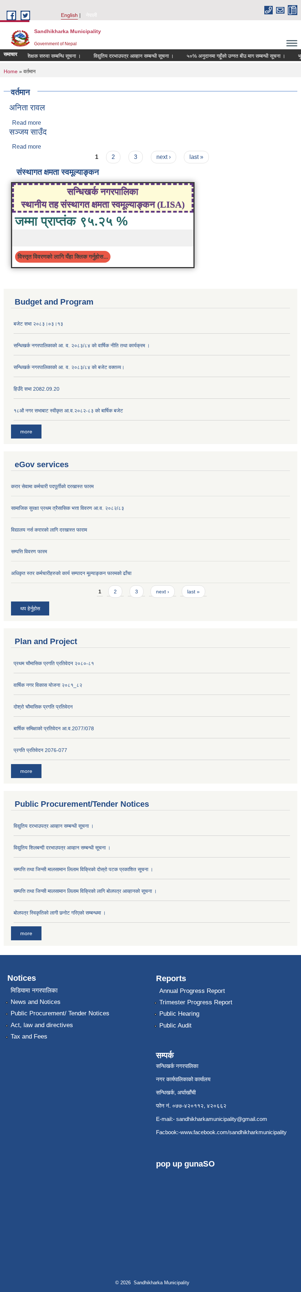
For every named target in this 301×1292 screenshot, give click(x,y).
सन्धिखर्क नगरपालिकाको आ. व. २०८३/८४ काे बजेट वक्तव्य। (69, 367)
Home (11, 71)
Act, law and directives (42, 1025)
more (26, 431)
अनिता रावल (27, 107)
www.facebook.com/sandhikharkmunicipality (233, 1132)
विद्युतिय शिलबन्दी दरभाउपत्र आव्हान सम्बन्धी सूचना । (62, 848)
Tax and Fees (29, 1036)
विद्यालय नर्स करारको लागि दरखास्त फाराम (49, 530)
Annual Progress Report (192, 990)
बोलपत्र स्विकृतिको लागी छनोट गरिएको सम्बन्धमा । (60, 913)
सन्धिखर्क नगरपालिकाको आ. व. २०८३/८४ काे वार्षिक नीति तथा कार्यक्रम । (82, 345)
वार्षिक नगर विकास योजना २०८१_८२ (48, 685)
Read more (26, 123)
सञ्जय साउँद (28, 131)
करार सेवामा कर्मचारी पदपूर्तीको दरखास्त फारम (52, 486)
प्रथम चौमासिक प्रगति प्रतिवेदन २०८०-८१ (54, 663)
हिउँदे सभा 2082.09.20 (36, 389)
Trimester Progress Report (195, 1002)
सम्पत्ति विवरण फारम (29, 551)
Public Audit (175, 1025)
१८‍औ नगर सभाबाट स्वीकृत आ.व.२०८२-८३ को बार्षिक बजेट (68, 410)
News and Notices (36, 1001)
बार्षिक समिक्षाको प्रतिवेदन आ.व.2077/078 (54, 728)
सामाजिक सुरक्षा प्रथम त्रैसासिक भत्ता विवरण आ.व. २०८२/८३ (67, 508)
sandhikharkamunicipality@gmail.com (221, 1119)
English (69, 15)
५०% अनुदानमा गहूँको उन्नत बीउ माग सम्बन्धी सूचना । (230, 56)
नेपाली (91, 15)
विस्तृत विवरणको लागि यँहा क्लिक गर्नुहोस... (63, 256)
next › (163, 157)
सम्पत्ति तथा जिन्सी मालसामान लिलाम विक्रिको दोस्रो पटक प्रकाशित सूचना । (83, 869)
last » (196, 157)
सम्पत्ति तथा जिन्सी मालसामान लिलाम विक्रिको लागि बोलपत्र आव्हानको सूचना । (85, 891)
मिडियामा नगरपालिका (34, 990)
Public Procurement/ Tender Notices (60, 1013)
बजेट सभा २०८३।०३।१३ (38, 324)
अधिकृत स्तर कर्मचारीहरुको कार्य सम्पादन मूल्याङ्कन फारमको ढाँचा (71, 573)
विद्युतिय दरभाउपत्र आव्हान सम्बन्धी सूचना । (128, 56)
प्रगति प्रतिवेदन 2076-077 (40, 750)
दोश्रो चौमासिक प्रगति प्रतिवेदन (43, 707)
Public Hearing (179, 1013)
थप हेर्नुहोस (30, 608)
